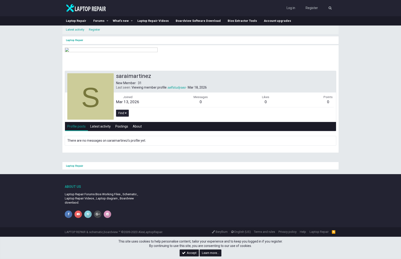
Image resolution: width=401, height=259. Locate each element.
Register (94, 29)
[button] (107, 21)
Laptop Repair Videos (153, 20)
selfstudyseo (176, 87)
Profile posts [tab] (76, 126)
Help (303, 231)
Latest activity (75, 29)
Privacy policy (287, 231)
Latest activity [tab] (100, 126)
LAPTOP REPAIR (75, 232)
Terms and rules (264, 231)
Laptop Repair (76, 20)
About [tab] (137, 126)
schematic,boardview (103, 232)
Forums (98, 20)
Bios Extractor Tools (242, 20)
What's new (121, 20)
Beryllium (221, 231)
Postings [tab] (121, 126)
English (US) (242, 231)
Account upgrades (277, 20)
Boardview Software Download (198, 20)
